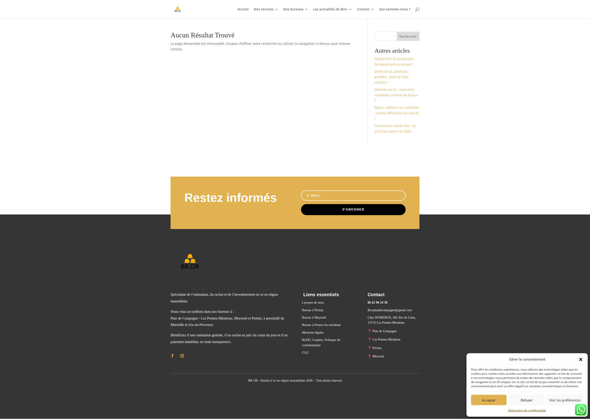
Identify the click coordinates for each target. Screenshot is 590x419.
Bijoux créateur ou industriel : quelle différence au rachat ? (397, 113)
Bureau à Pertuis (313, 310)
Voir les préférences (565, 400)
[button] (580, 359)
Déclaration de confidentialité (527, 410)
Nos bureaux (293, 9)
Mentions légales (313, 332)
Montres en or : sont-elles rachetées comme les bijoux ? (396, 95)
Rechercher (408, 36)
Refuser (527, 400)
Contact (363, 9)
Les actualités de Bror (330, 9)
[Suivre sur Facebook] (172, 355)
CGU (305, 352)
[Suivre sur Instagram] (182, 355)
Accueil (243, 9)
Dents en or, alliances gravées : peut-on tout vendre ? (392, 77)
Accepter (489, 400)
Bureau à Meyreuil (314, 317)
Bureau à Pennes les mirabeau (321, 325)
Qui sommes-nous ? (394, 9)
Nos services (264, 9)
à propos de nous (313, 302)
